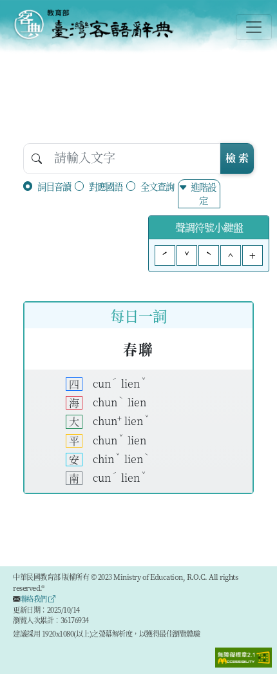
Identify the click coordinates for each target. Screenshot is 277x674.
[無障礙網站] (243, 656)
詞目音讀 (54, 186)
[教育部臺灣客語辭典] (93, 24)
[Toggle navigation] (254, 27)
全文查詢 (157, 186)
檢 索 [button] (237, 157)
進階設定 (203, 194)
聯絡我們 (34, 598)
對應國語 (105, 186)
